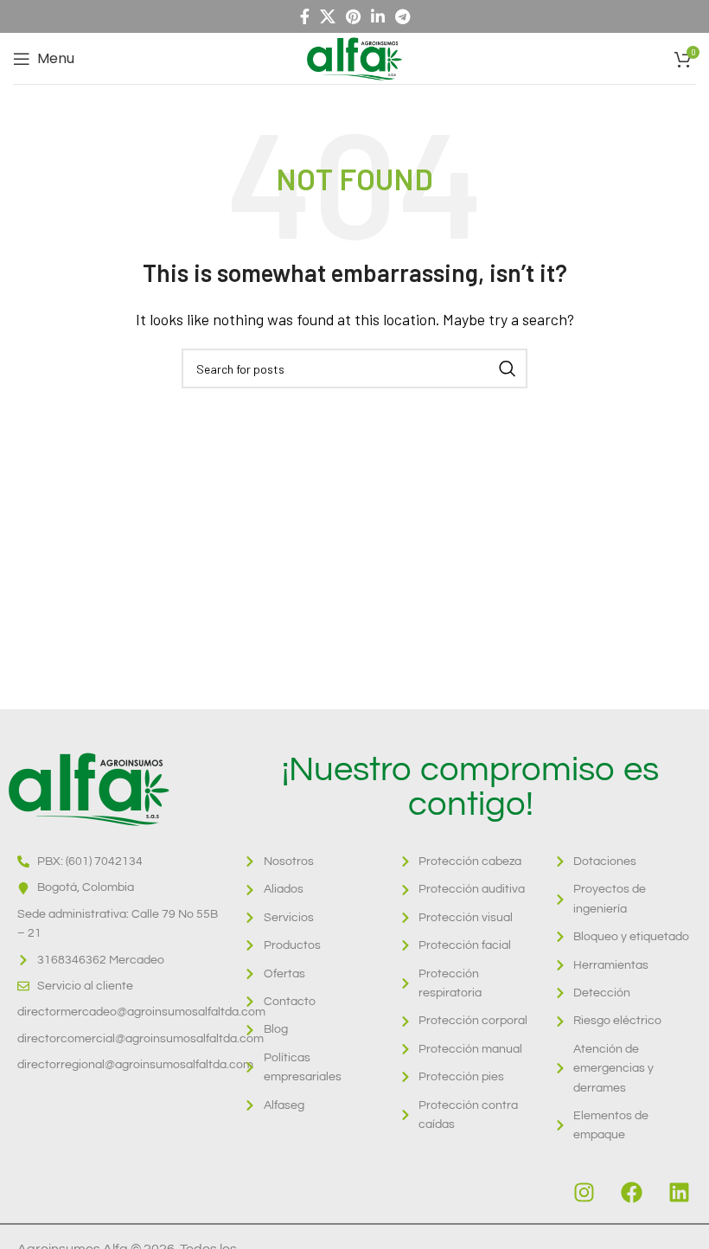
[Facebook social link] (305, 16)
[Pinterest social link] (353, 16)
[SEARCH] (507, 368)
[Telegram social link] (402, 16)
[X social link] (328, 16)
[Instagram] (583, 1192)
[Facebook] (631, 1192)
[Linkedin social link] (378, 16)
